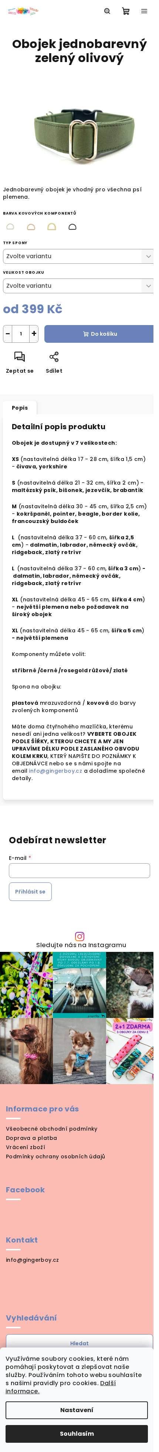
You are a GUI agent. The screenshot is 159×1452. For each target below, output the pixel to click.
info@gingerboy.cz (56, 771)
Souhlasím (77, 1433)
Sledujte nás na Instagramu (81, 945)
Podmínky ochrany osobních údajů (55, 1156)
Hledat (79, 1343)
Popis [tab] (20, 407)
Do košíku (104, 334)
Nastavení (77, 1410)
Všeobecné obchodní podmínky (52, 1128)
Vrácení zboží (25, 1147)
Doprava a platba (31, 1138)
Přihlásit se (30, 891)
